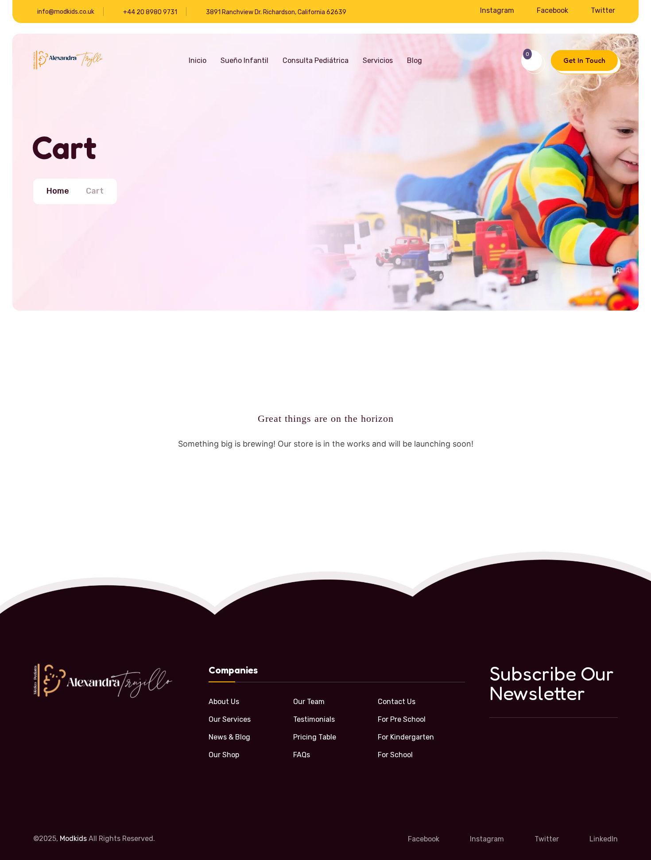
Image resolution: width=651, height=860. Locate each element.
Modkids (73, 838)
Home (57, 191)
